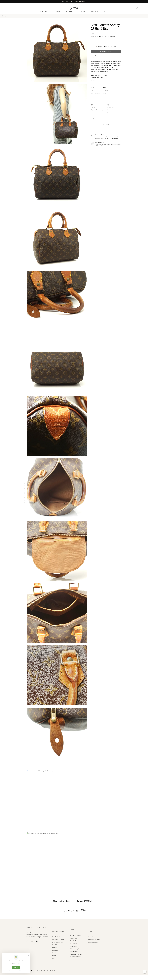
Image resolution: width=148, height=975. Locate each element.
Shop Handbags (74, 941)
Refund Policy (73, 938)
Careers (89, 934)
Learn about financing (97, 39)
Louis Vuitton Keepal (57, 942)
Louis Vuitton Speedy (57, 936)
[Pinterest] (99, 118)
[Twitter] (97, 118)
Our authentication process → (111, 138)
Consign (94, 11)
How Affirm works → (111, 112)
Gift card (72, 932)
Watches (69, 11)
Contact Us (90, 936)
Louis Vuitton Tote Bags (58, 934)
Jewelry (82, 11)
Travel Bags (55, 953)
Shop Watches (73, 943)
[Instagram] (32, 942)
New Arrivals (45, 11)
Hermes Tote (55, 947)
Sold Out (106, 124)
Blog (106, 11)
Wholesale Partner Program (94, 939)
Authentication (73, 946)
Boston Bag (55, 950)
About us (90, 931)
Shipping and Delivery (75, 935)
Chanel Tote (55, 945)
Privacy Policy (91, 945)
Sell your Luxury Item (75, 949)
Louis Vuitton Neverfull (58, 931)
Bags (58, 11)
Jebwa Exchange (74, 951)
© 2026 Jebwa (30, 970)
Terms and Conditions (93, 942)
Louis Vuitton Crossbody (58, 939)
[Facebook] (95, 118)
